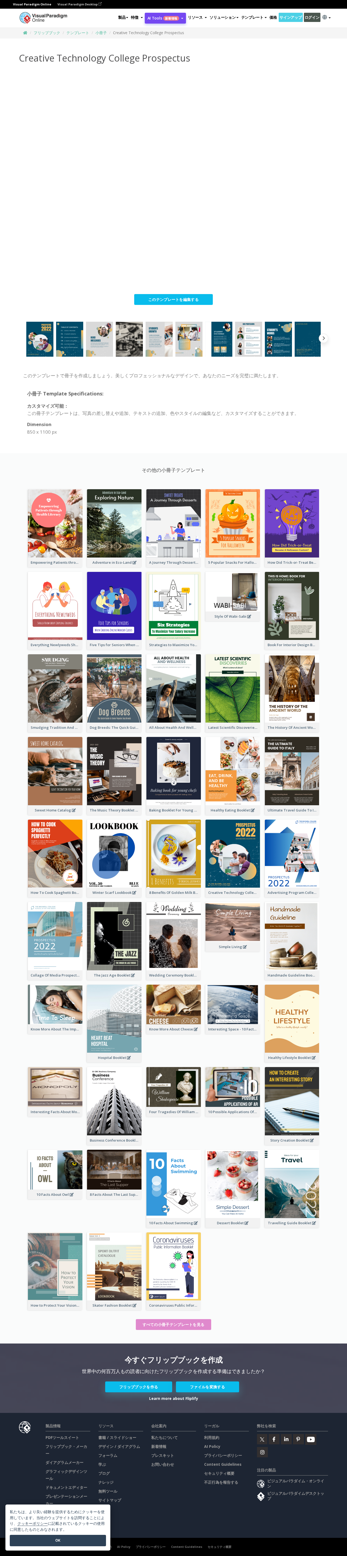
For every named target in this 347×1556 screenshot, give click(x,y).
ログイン (312, 17)
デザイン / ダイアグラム (119, 1446)
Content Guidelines (223, 1464)
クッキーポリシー (32, 1523)
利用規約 (211, 1437)
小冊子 (101, 32)
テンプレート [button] (252, 17)
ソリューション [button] (223, 17)
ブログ (104, 1473)
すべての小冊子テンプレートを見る (174, 1324)
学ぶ (102, 1464)
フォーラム (107, 1455)
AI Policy (212, 1446)
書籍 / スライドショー (117, 1437)
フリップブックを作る (138, 1386)
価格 (273, 17)
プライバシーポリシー (223, 1455)
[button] (136, 17)
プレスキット (162, 1455)
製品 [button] (122, 17)
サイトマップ (109, 1500)
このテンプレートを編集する (173, 299)
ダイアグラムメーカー (64, 1462)
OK (57, 1540)
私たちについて (164, 1437)
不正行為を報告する (221, 1482)
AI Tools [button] (162, 18)
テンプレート (77, 32)
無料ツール (107, 1491)
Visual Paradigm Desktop (77, 4)
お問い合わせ (162, 1464)
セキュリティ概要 (219, 1473)
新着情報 (158, 1446)
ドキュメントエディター (66, 1487)
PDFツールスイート (62, 1437)
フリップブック (47, 32)
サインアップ (290, 17)
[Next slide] (323, 339)
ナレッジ (106, 1482)
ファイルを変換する (207, 1386)
